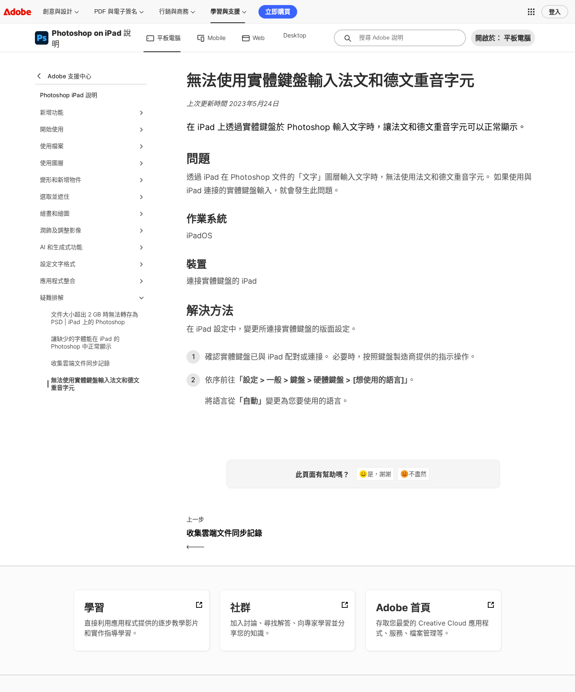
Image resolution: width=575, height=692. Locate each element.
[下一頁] (452, 540)
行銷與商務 (174, 11)
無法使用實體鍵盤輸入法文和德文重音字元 (95, 383)
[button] (531, 12)
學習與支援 (225, 11)
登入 (555, 11)
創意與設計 (57, 11)
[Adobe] (17, 11)
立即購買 (277, 11)
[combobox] (400, 37)
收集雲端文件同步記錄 (80, 363)
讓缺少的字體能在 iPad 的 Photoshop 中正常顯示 (85, 342)
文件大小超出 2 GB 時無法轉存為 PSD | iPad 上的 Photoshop (94, 318)
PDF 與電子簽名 (115, 11)
